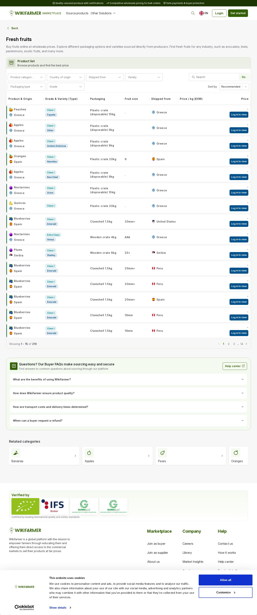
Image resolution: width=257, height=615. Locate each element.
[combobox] (107, 77)
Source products (77, 13)
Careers (187, 543)
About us (153, 561)
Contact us (225, 543)
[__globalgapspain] (113, 506)
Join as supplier (157, 552)
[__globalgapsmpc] (84, 506)
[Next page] (246, 343)
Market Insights (192, 561)
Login (219, 13)
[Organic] (25, 506)
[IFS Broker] (55, 506)
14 (241, 343)
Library (187, 552)
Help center (233, 366)
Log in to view (239, 114)
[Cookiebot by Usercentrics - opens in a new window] (24, 607)
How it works (227, 552)
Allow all (225, 580)
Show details (57, 607)
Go (244, 77)
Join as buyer (156, 543)
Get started (238, 13)
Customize (223, 592)
